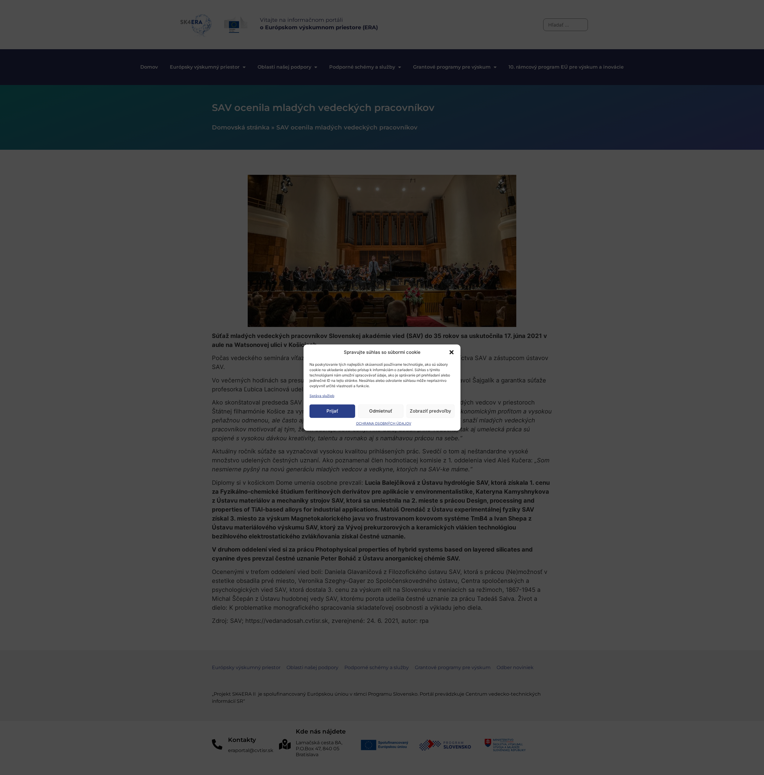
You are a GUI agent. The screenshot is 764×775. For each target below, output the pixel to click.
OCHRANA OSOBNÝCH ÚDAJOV (383, 423)
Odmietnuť (380, 411)
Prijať (332, 411)
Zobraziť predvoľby (430, 411)
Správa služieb (321, 395)
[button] (452, 352)
